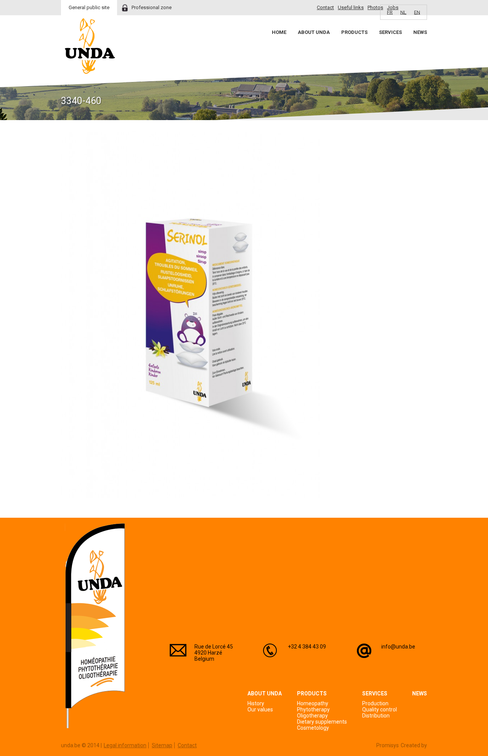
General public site (89, 7)
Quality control (379, 709)
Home (279, 32)
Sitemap (162, 745)
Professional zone (152, 7)
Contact (325, 7)
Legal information (125, 745)
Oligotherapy (312, 716)
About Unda (314, 32)
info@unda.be (398, 647)
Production (375, 703)
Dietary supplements (322, 722)
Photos (375, 7)
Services (390, 32)
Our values (260, 709)
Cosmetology (313, 728)
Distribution (376, 716)
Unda (90, 46)
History (255, 703)
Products (354, 32)
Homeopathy (312, 703)
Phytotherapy (313, 709)
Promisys (387, 745)
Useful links (351, 7)
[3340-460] (190, 496)
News (420, 32)
